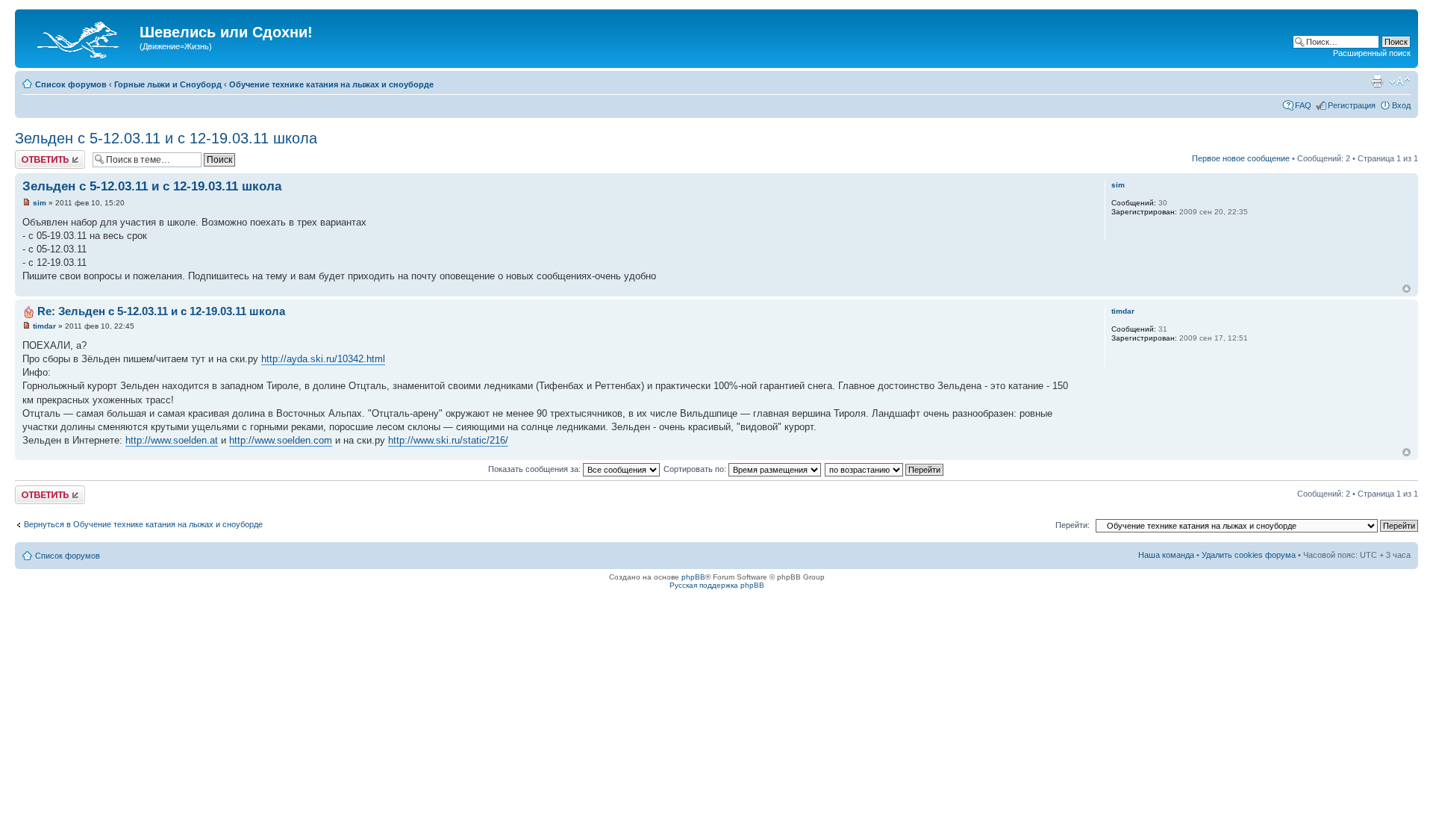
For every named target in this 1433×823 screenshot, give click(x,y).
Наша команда (1166, 554)
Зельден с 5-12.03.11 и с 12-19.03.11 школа (166, 138)
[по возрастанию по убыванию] (885, 469)
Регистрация (1352, 105)
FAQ (1303, 105)
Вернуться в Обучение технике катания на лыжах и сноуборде (143, 524)
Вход (1401, 105)
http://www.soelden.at (171, 440)
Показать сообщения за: (535, 469)
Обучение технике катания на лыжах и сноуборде (331, 84)
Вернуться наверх (1406, 289)
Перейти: (1072, 525)
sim (39, 203)
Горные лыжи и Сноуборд (168, 84)
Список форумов (71, 84)
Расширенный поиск (1372, 53)
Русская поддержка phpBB (716, 585)
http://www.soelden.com (280, 440)
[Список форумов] (79, 36)
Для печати (1377, 81)
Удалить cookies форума (1249, 554)
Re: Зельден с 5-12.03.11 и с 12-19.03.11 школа (161, 311)
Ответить (33, 154)
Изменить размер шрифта (1400, 81)
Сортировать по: (696, 469)
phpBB (693, 577)
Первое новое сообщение (1241, 158)
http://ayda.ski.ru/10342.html (323, 358)
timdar (44, 326)
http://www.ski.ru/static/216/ (448, 440)
